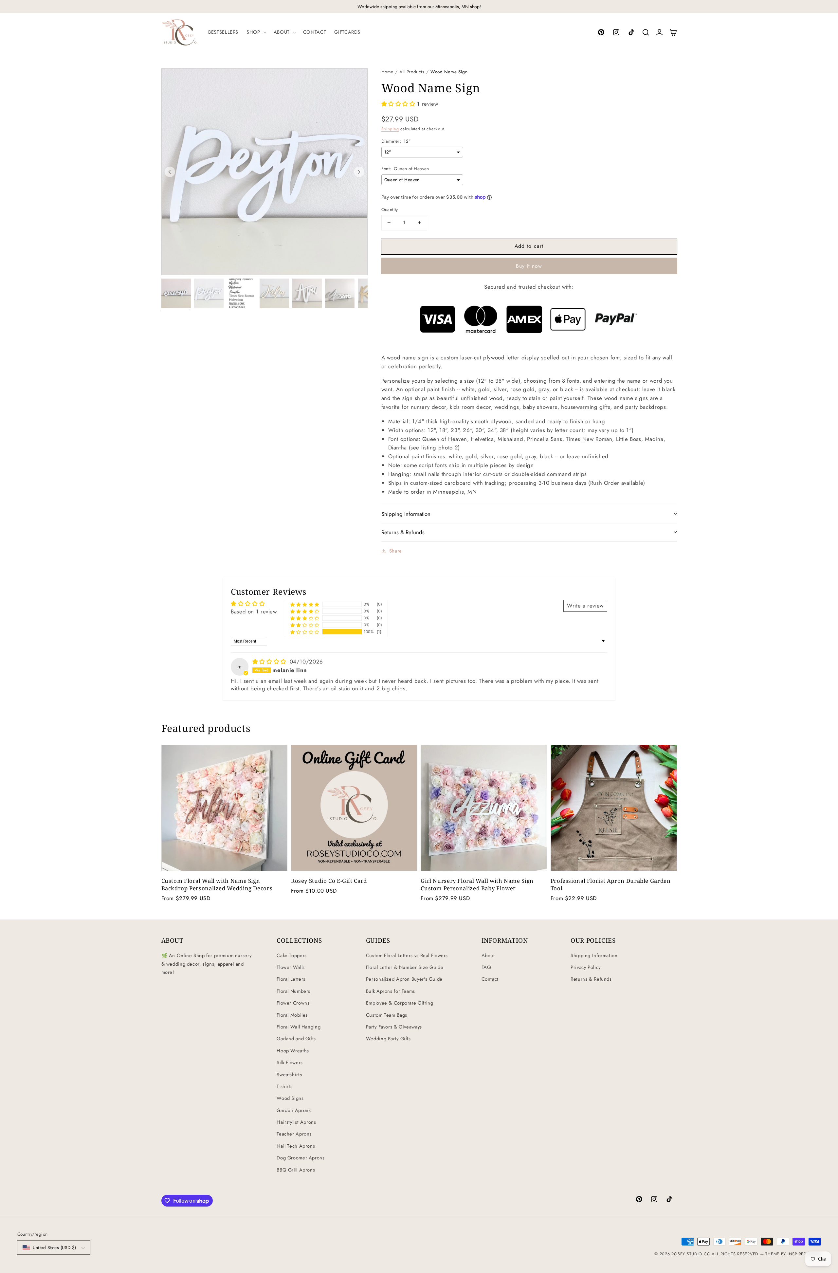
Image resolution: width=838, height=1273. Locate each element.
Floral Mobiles (292, 1015)
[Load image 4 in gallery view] (274, 293)
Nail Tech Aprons (296, 1146)
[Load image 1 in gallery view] (176, 293)
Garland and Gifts (296, 1038)
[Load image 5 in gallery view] (307, 293)
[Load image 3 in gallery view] (241, 293)
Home (387, 71)
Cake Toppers (292, 955)
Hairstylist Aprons (296, 1122)
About (488, 955)
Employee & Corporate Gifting (399, 1003)
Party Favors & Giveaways (394, 1026)
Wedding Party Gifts (388, 1038)
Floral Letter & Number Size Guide (405, 967)
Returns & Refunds (591, 979)
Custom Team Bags (386, 1015)
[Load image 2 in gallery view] (209, 293)
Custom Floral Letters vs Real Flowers (407, 955)
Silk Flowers (290, 1062)
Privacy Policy (586, 967)
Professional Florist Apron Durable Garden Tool (611, 884)
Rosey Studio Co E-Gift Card (329, 880)
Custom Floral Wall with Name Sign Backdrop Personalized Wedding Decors (217, 884)
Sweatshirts (289, 1074)
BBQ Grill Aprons (296, 1169)
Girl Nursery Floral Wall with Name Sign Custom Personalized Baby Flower (477, 884)
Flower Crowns (293, 1003)
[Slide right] (359, 172)
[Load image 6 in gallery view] (340, 293)
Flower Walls (291, 967)
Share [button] (395, 551)
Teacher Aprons (294, 1133)
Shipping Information (594, 955)
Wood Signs (290, 1098)
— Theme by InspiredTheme (789, 1254)
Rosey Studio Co (690, 1254)
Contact (490, 979)
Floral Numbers (293, 991)
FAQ (486, 967)
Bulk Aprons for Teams (390, 991)
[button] (256, 32)
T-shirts (284, 1086)
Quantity (389, 209)
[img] (270, 661)
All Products (412, 71)
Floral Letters (291, 979)
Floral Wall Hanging (298, 1026)
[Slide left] (170, 172)
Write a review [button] (585, 605)
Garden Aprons (294, 1110)
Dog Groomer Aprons (300, 1157)
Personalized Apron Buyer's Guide (404, 979)
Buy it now (529, 266)
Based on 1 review (254, 611)
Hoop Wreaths (293, 1050)
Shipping (390, 129)
